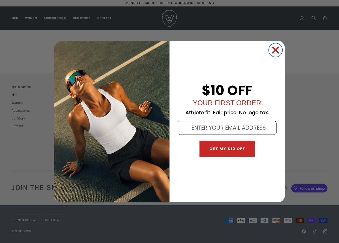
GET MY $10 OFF (227, 148)
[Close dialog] (275, 50)
